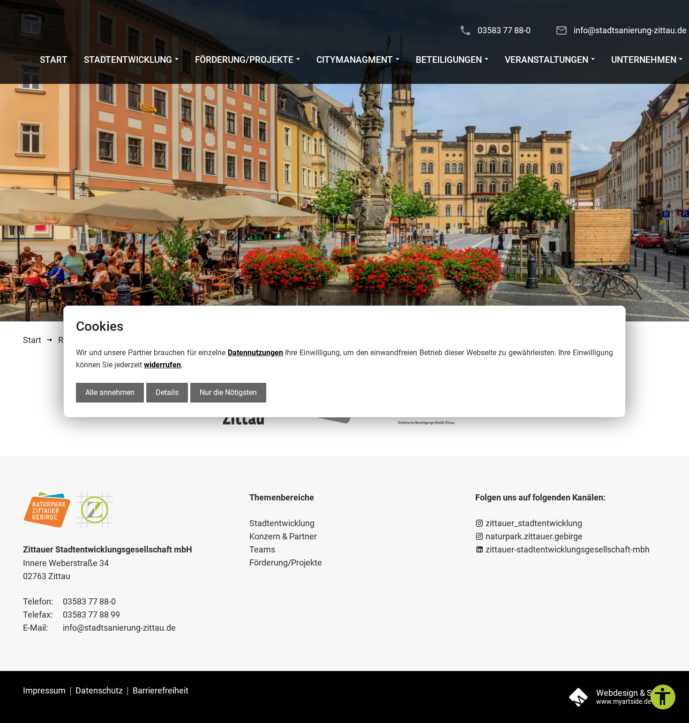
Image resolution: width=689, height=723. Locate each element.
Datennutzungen (255, 352)
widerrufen (162, 364)
